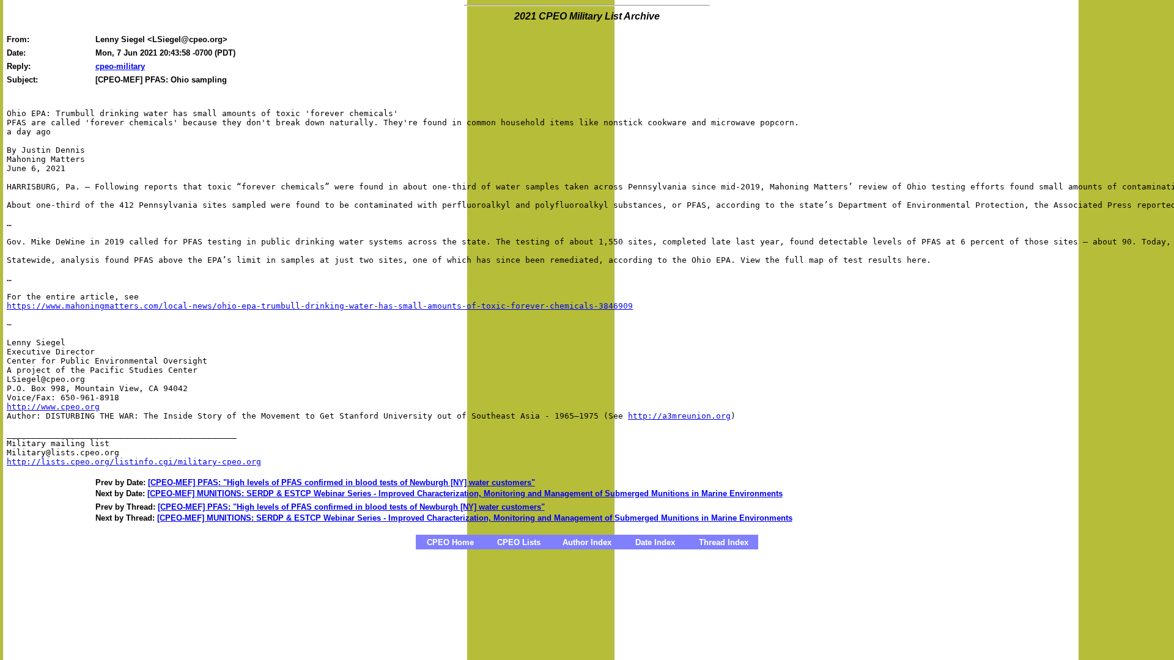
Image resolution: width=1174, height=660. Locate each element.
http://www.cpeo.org (53, 406)
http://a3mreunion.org (679, 415)
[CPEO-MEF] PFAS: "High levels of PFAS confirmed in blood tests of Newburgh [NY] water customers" (341, 482)
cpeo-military (120, 66)
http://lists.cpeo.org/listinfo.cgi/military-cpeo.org (134, 461)
